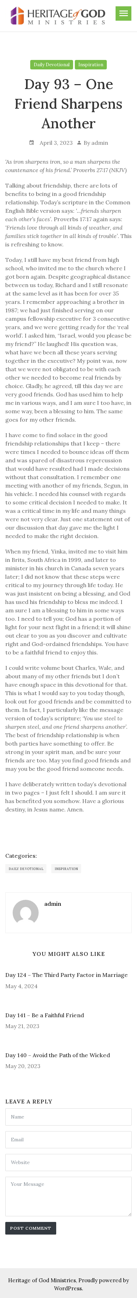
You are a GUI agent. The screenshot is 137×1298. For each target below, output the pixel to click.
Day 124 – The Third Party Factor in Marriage (66, 974)
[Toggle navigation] (123, 13)
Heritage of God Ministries (42, 1280)
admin (99, 142)
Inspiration (90, 65)
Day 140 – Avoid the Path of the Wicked (57, 1055)
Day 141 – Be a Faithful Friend (44, 1015)
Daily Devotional (52, 65)
